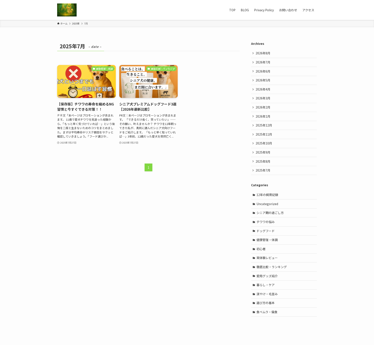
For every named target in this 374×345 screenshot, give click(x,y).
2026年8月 (263, 53)
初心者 (261, 249)
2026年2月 (263, 107)
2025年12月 (264, 125)
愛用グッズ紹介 (267, 276)
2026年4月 (263, 89)
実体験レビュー (267, 258)
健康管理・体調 (267, 240)
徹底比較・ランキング (271, 267)
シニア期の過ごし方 (270, 213)
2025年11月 (264, 134)
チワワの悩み (265, 222)
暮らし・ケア (265, 285)
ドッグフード (265, 231)
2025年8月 (263, 161)
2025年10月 (264, 143)
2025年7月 (263, 170)
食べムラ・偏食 (266, 312)
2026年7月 (263, 62)
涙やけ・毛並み (267, 294)
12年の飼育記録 (267, 195)
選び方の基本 (265, 303)
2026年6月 (263, 71)
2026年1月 (263, 116)
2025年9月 (263, 152)
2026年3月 (263, 98)
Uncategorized (267, 204)
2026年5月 (263, 80)
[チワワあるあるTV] (67, 9)
